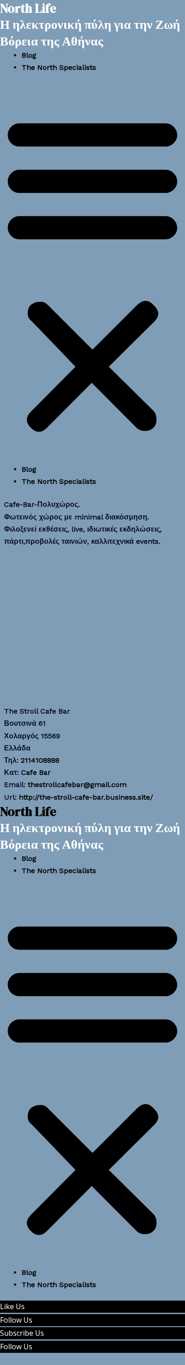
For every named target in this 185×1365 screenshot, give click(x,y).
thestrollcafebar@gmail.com (77, 784)
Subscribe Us (22, 1333)
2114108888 (40, 760)
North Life (28, 811)
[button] (92, 274)
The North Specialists (59, 67)
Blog (29, 55)
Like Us (12, 1306)
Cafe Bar (36, 772)
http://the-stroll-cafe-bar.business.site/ (86, 797)
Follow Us (16, 1320)
